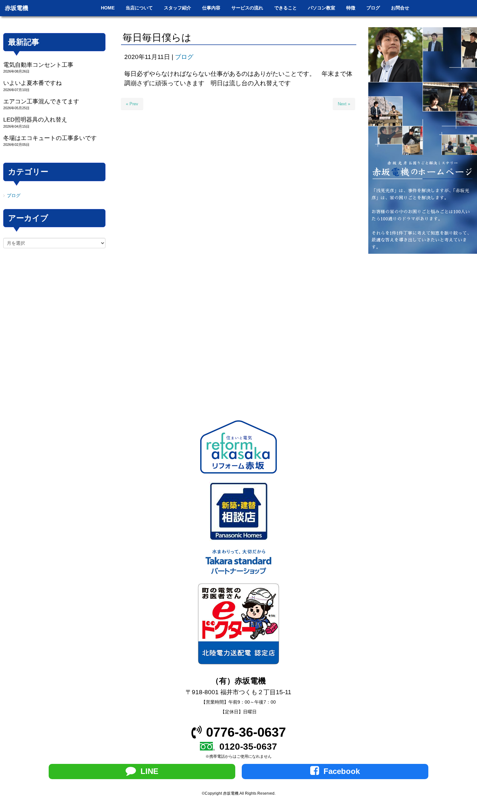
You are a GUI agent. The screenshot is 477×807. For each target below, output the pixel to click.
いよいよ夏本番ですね (32, 83)
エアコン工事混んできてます (41, 101)
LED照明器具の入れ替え (35, 119)
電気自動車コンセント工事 (38, 65)
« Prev (132, 103)
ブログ (184, 56)
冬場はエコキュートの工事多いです (50, 138)
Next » (344, 103)
